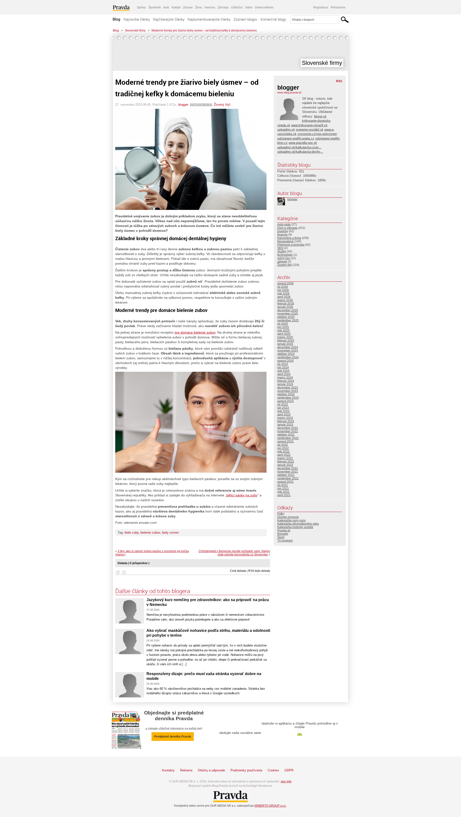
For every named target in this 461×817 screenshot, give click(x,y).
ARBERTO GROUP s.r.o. (270, 805)
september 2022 (288, 438)
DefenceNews (264, 7)
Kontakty (168, 770)
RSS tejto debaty (259, 571)
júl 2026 (282, 286)
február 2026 (285, 303)
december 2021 (287, 468)
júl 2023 (282, 404)
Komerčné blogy (273, 19)
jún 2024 (283, 367)
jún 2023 (283, 407)
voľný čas (283, 258)
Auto (166, 7)
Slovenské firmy (135, 30)
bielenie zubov (150, 532)
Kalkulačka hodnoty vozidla (295, 527)
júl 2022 (282, 444)
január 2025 (285, 344)
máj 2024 (283, 370)
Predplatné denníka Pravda (172, 736)
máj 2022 (283, 451)
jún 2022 (283, 448)
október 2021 (286, 475)
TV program (285, 540)
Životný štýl (222, 104)
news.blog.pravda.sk (289, 92)
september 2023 (288, 397)
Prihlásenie (338, 7)
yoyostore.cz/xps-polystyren (317, 134)
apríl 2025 (284, 333)
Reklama (186, 770)
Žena (198, 7)
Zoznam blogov (245, 19)
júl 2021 (282, 485)
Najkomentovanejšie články (209, 19)
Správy (141, 7)
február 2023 (285, 421)
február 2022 (285, 461)
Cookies (273, 770)
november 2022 (287, 431)
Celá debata (238, 571)
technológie (285, 254)
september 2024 (288, 357)
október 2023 (286, 394)
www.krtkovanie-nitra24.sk (309, 125)
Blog (116, 19)
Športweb (154, 7)
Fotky (280, 513)
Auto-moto (284, 224)
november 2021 (287, 471)
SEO (280, 248)
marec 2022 (285, 458)
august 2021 (285, 481)
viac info (286, 781)
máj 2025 (283, 330)
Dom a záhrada (287, 228)
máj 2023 (283, 411)
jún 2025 (283, 327)
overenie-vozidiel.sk (309, 129)
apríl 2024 (284, 374)
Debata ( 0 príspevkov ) (133, 563)
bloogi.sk (320, 116)
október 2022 (286, 434)
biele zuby (132, 532)
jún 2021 (283, 488)
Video (249, 7)
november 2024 (287, 350)
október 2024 (286, 354)
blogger (183, 104)
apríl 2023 (284, 414)
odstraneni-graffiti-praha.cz (295, 138)
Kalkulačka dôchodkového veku (298, 523)
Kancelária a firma (289, 238)
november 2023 (287, 391)
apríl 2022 (284, 455)
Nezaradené (285, 241)
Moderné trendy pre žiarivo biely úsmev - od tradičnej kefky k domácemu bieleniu (204, 30)
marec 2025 (285, 337)
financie (282, 234)
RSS (339, 81)
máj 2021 (283, 492)
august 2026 (285, 283)
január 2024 (285, 384)
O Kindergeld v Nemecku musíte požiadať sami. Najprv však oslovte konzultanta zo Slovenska (234, 552)
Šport (280, 537)
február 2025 (285, 340)
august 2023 (285, 401)
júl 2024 (282, 364)
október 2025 (286, 317)
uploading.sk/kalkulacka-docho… (300, 151)
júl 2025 (282, 323)
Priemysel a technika (290, 244)
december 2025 (287, 310)
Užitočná (237, 7)
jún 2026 (283, 290)
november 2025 (287, 313)
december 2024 (287, 347)
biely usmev (170, 532)
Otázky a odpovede (211, 770)
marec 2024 (285, 377)
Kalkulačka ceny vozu (291, 520)
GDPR (289, 770)
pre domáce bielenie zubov (195, 332)
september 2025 (288, 320)
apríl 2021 (284, 495)
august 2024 (285, 360)
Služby (281, 251)
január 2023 (285, 424)
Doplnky (282, 231)
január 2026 (285, 307)
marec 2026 (285, 300)
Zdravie (188, 7)
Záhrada (223, 7)
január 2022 (285, 465)
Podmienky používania (246, 770)
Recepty (282, 534)
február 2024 (285, 381)
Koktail (176, 7)
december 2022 (287, 428)
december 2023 (287, 387)
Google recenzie (288, 517)
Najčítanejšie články (168, 19)
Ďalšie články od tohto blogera (152, 591)
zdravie (282, 261)
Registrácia (320, 7)
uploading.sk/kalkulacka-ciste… (299, 147)
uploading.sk (286, 129)
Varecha (209, 7)
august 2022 (285, 441)
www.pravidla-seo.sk (303, 143)
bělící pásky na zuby (241, 495)
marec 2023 (285, 418)
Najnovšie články (136, 19)
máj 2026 (283, 293)
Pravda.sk (283, 530)
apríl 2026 (284, 297)
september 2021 (288, 478)
